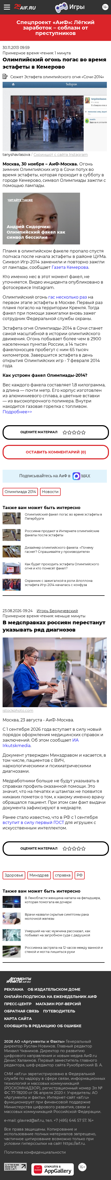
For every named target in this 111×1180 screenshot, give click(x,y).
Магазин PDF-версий (58, 1004)
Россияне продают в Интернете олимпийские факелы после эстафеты (62, 533)
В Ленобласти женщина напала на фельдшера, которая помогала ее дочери (63, 900)
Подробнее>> (17, 411)
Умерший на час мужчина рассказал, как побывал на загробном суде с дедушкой (57, 933)
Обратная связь (21, 1011)
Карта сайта (18, 1018)
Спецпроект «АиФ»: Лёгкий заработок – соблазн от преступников (55, 27)
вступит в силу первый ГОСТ (33, 822)
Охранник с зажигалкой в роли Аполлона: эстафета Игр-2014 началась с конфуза (59, 583)
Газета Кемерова (70, 267)
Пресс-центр (17, 1004)
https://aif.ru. (74, 1143)
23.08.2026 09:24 (18, 611)
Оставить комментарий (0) (56, 452)
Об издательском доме (54, 989)
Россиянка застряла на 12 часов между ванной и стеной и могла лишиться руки (64, 950)
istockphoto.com (18, 710)
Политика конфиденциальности (35, 1152)
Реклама (13, 989)
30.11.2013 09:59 (16, 47)
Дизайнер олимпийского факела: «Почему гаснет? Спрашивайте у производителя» (59, 550)
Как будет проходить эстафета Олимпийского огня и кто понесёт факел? (62, 566)
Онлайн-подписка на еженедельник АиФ (50, 996)
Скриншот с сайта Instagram (61, 154)
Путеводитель (59, 1011)
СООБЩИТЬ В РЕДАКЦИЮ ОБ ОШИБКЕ (42, 1026)
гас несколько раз (67, 297)
